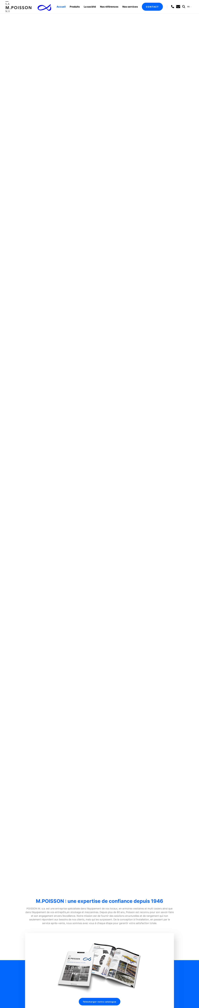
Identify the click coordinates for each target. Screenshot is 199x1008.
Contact (152, 6)
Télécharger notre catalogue (99, 1002)
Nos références (109, 6)
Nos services (130, 6)
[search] (183, 6)
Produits (75, 6)
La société (90, 6)
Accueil (61, 6)
